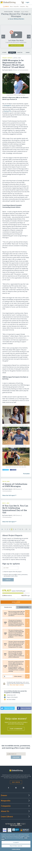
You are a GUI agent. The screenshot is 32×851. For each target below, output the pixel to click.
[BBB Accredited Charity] (16, 830)
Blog (27, 6)
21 (26, 529)
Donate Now (16, 602)
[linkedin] (23, 787)
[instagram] (16, 787)
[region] (16, 842)
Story (4, 52)
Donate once (8, 607)
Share (28, 52)
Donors (4, 796)
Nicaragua (17, 11)
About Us (5, 811)
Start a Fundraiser (16, 728)
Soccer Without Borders (17, 19)
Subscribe (16, 757)
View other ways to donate (17, 685)
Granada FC (7, 105)
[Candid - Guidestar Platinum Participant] (10, 830)
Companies (22, 6)
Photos (19, 52)
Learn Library (7, 817)
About (11, 6)
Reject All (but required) (16, 846)
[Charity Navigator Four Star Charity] (5, 830)
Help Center (16, 782)
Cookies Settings (16, 849)
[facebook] (8, 787)
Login (27, 2)
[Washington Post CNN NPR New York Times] (16, 825)
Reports (12, 52)
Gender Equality (8, 11)
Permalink (26, 473)
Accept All (15, 842)
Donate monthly (24, 607)
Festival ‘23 (7, 111)
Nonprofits (16, 6)
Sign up (8, 579)
